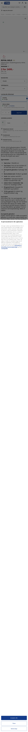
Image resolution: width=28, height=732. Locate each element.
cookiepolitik (4, 248)
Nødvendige (14, 728)
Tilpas (14, 723)
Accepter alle (13, 718)
